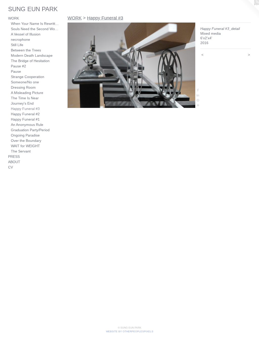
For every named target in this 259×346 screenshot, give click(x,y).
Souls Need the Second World (35, 29)
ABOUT (14, 162)
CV (10, 167)
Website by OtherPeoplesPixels (129, 331)
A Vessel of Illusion (25, 34)
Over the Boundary (26, 141)
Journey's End (22, 103)
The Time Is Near (25, 98)
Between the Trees (26, 50)
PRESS (14, 157)
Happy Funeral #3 (25, 109)
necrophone (20, 39)
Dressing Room (23, 87)
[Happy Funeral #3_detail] (131, 65)
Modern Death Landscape (32, 55)
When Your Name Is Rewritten (35, 24)
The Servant (21, 151)
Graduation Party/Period (30, 130)
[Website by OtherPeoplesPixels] (249, 10)
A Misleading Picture (27, 93)
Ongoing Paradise (25, 135)
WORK (13, 18)
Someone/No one (25, 82)
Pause (16, 71)
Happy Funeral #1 (25, 119)
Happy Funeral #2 (25, 114)
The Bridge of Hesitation (30, 61)
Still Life (17, 45)
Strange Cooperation (27, 77)
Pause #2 (18, 66)
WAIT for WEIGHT (25, 146)
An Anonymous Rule (27, 125)
